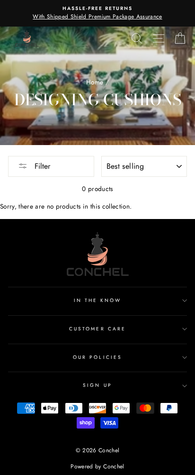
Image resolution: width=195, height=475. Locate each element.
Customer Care (97, 328)
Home (94, 82)
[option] (97, 13)
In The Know (98, 300)
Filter (41, 166)
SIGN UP (97, 385)
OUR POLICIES (97, 357)
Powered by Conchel (97, 466)
